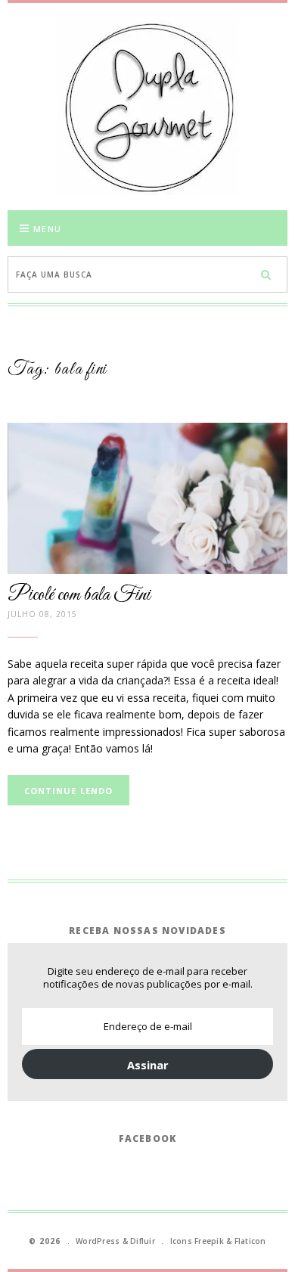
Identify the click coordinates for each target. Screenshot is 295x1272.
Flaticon (250, 1241)
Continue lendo (68, 790)
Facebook (148, 1138)
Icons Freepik (197, 1241)
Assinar (148, 1064)
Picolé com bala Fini (79, 595)
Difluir (142, 1241)
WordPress (98, 1241)
